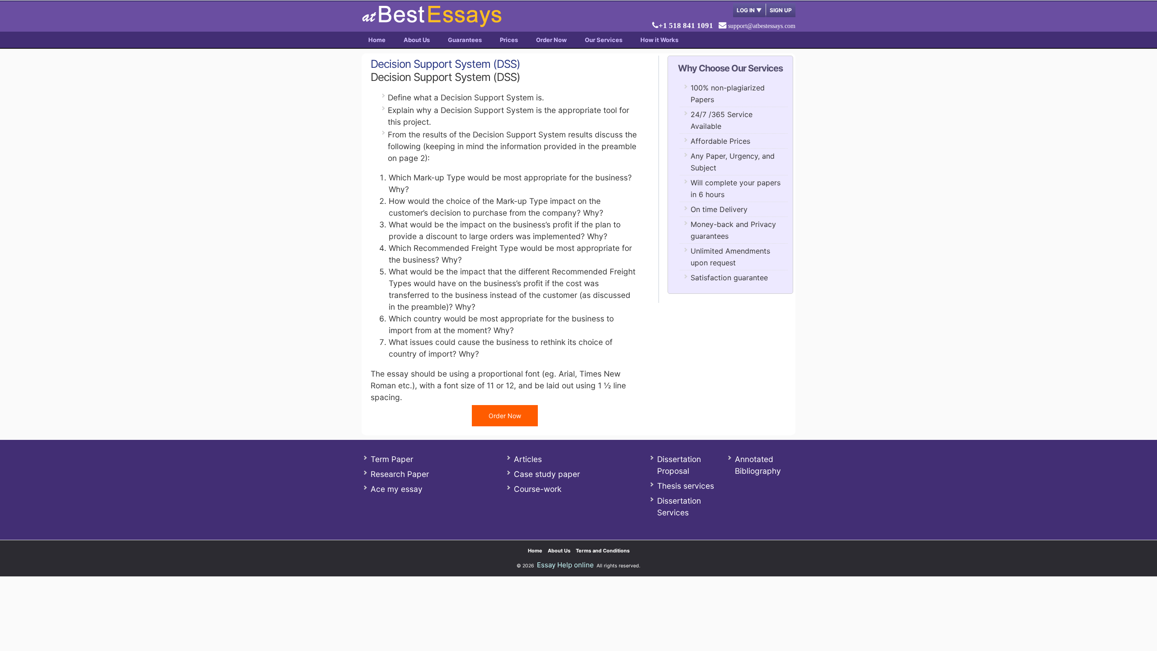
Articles (528, 459)
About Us (417, 39)
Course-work (537, 489)
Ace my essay (397, 489)
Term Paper (392, 459)
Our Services (603, 39)
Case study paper (547, 474)
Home (377, 39)
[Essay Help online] (432, 24)
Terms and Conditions (603, 550)
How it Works (659, 39)
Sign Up (781, 10)
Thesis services (685, 486)
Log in (749, 10)
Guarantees (465, 39)
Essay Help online (565, 565)
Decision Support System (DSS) (445, 64)
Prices (509, 39)
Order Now (551, 39)
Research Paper (400, 474)
